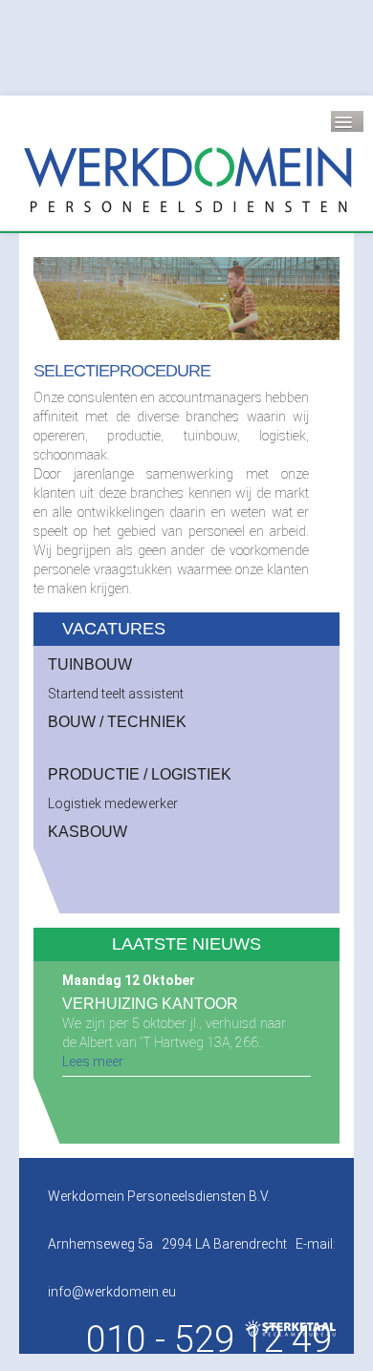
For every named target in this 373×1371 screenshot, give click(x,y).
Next (314, 299)
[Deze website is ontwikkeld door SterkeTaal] (292, 1328)
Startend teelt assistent (116, 693)
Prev (58, 299)
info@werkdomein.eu (112, 1291)
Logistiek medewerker (113, 803)
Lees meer (92, 1061)
